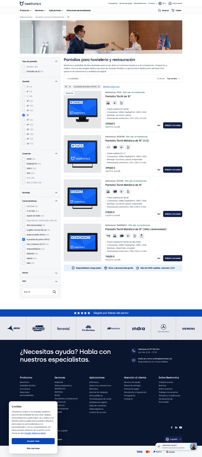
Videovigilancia (96, 409)
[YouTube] (180, 427)
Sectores (39, 10)
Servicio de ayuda (125, 3)
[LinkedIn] (176, 427)
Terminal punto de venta (100, 399)
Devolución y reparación (135, 392)
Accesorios (25, 389)
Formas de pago (131, 389)
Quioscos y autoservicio (100, 386)
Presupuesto (113, 3)
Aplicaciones (55, 10)
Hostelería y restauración (66, 399)
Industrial (59, 382)
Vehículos (93, 389)
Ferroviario (60, 405)
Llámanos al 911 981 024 (149, 349)
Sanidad (58, 412)
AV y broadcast (61, 409)
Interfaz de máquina (98, 392)
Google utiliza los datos (35, 433)
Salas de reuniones (97, 406)
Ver (158, 125)
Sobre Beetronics (140, 3)
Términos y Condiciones (169, 396)
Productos (24, 10)
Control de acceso (97, 412)
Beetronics (30, 3)
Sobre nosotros (165, 389)
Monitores (24, 382)
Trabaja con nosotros (168, 392)
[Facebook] (171, 427)
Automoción (60, 402)
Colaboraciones (166, 382)
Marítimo (59, 392)
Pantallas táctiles (28, 386)
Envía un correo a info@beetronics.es (155, 359)
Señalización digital (98, 402)
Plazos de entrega (132, 386)
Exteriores (94, 382)
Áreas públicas (96, 396)
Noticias (162, 386)
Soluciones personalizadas (79, 10)
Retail (57, 395)
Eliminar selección (111, 87)
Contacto (151, 3)
